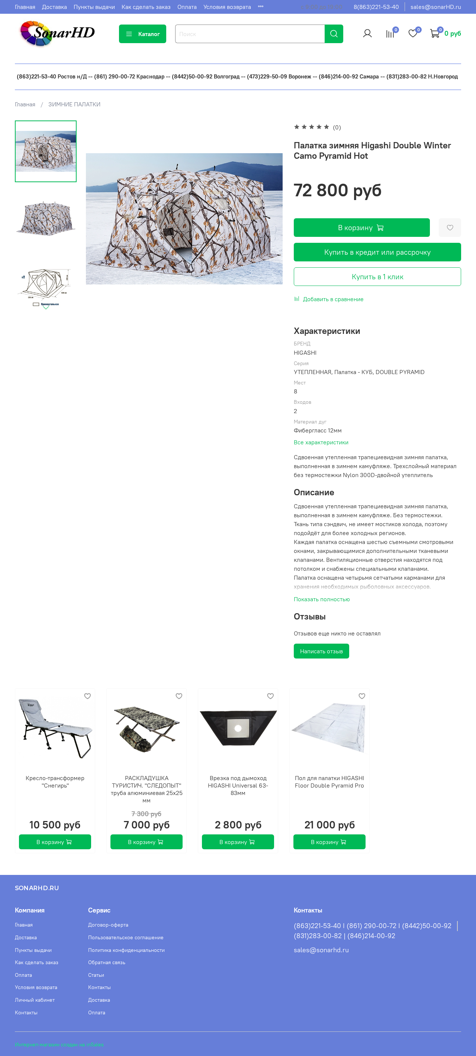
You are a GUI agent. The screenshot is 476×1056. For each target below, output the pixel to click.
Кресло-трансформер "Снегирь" (55, 781)
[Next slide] (46, 307)
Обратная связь (106, 962)
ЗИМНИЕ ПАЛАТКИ (74, 104)
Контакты (26, 1012)
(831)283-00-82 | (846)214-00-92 (344, 936)
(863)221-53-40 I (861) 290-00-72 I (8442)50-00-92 (372, 926)
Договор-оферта (108, 924)
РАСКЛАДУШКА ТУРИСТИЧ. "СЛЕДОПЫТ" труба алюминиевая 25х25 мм (147, 789)
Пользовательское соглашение (126, 937)
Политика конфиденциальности (126, 950)
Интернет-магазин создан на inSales (59, 1044)
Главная (25, 6)
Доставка (54, 6)
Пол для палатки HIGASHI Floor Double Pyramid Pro (329, 781)
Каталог (149, 34)
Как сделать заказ (146, 6)
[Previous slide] (101, 219)
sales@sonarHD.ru (436, 6)
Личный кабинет (35, 1000)
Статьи (96, 975)
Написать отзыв (321, 651)
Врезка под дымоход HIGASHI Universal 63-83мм (238, 785)
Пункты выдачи (94, 6)
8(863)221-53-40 (376, 6)
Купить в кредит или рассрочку (377, 252)
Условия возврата (227, 6)
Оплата (187, 6)
